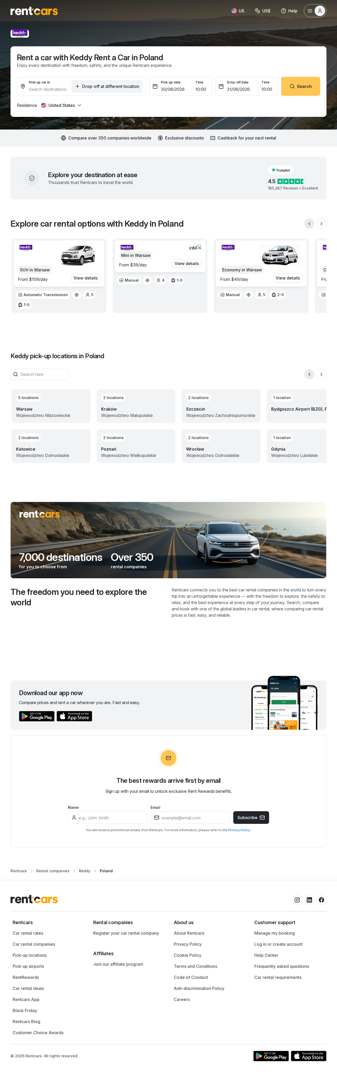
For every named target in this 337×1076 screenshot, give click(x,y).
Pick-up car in (39, 82)
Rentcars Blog (26, 1021)
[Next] (321, 224)
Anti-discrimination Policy (199, 988)
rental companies (129, 566)
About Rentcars (189, 933)
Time (199, 82)
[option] (43, 295)
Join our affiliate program (118, 964)
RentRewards (26, 977)
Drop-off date (238, 82)
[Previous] (309, 224)
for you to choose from (43, 566)
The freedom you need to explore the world (79, 597)
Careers (182, 999)
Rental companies (53, 871)
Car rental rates (28, 933)
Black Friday (25, 1010)
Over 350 (132, 557)
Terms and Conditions (195, 966)
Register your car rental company (126, 933)
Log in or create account (278, 944)
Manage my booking (274, 933)
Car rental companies (34, 944)
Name (73, 807)
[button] (285, 170)
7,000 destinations (60, 557)
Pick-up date (171, 82)
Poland (106, 871)
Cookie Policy (187, 955)
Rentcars (19, 871)
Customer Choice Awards (38, 1032)
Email (155, 807)
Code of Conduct (191, 977)
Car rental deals (28, 988)
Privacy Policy (239, 830)
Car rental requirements (277, 977)
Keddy (84, 871)
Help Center (266, 955)
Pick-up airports (28, 966)
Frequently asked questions (281, 966)
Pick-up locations (30, 955)
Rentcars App (26, 999)
